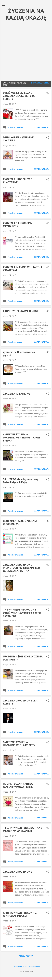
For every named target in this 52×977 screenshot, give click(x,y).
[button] (47, 93)
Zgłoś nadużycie (26, 971)
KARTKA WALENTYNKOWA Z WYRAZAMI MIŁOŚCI (20, 914)
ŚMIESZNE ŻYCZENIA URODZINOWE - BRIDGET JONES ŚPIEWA (21, 437)
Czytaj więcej (41, 127)
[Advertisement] (26, 50)
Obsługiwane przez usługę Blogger (26, 966)
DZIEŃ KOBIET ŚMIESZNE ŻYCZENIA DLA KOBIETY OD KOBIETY (19, 95)
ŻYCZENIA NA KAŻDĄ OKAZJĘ (26, 14)
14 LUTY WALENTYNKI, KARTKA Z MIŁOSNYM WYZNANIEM (22, 829)
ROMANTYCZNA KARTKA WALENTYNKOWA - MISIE (18, 785)
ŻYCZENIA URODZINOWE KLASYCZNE (17, 181)
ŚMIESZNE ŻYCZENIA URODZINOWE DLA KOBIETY (19, 744)
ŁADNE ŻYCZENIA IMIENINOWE (21, 311)
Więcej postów (26, 956)
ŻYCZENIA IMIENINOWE (16, 393)
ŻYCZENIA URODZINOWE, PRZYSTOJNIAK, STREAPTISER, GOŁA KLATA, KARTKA (21, 567)
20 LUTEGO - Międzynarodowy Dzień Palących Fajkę (20, 481)
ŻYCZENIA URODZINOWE (17, 871)
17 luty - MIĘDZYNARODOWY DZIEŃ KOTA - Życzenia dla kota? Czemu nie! (22, 612)
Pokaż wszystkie (40, 83)
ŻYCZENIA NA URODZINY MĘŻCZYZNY (17, 225)
